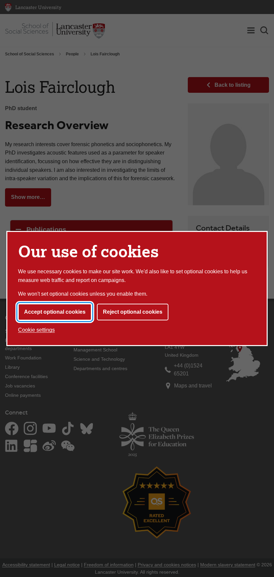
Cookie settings (36, 330)
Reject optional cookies (132, 312)
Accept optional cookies (55, 312)
